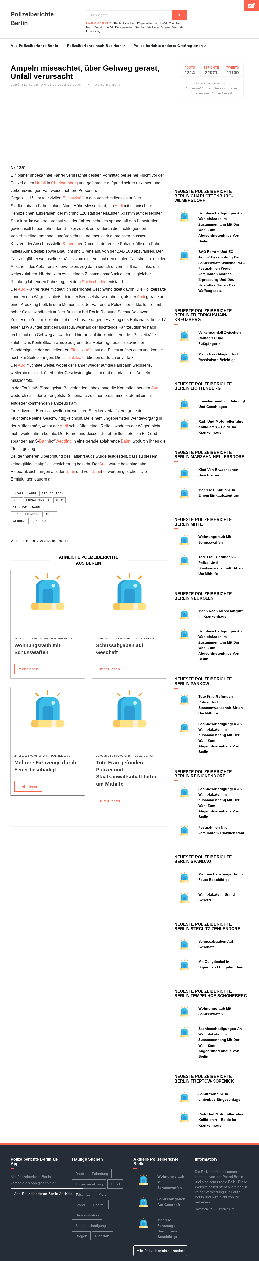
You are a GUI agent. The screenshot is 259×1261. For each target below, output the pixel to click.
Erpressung (93, 31)
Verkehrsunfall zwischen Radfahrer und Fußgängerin (219, 338)
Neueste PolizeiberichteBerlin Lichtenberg (203, 386)
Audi (119, 206)
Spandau (70, 244)
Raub (117, 23)
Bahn (44, 441)
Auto (59, 500)
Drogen (165, 27)
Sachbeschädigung (147, 27)
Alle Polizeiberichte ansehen (162, 1251)
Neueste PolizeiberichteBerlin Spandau (203, 859)
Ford (17, 500)
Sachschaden (94, 281)
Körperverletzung (147, 23)
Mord (89, 27)
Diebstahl (177, 27)
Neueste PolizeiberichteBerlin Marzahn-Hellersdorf (209, 454)
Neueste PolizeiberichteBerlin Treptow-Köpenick (204, 1078)
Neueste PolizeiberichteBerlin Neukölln (203, 596)
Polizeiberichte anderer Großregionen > (170, 46)
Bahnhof (20, 507)
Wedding (63, 441)
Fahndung (129, 23)
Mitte (50, 514)
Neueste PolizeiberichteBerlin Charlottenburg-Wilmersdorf (203, 196)
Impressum (226, 1209)
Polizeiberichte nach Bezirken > (96, 46)
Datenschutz (203, 1209)
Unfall (163, 23)
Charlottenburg (64, 183)
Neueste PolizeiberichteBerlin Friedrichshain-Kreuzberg (203, 315)
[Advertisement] (89, 128)
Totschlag (175, 23)
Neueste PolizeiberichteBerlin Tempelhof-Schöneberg (210, 993)
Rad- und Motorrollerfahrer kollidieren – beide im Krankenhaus (221, 426)
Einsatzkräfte (74, 198)
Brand (98, 27)
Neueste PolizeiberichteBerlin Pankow (203, 681)
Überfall (108, 27)
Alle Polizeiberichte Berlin (34, 46)
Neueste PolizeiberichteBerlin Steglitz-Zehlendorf (207, 926)
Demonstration (124, 27)
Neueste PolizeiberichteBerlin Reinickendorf (203, 774)
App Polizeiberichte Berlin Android (44, 1194)
